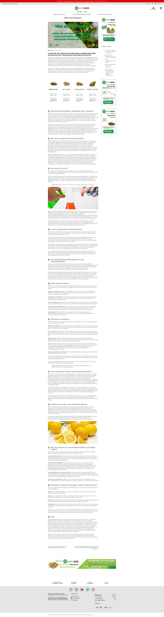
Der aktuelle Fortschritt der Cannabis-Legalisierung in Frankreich (77, 184)
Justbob (54, 534)
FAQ (152, 3)
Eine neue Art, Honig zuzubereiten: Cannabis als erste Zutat (110, 51)
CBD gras (76, 451)
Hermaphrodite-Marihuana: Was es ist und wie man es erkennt (110, 56)
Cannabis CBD (74, 57)
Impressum (97, 603)
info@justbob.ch (76, 598)
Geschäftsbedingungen (100, 601)
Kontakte (148, 3)
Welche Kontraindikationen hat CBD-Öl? (110, 61)
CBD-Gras (80, 11)
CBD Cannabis (92, 487)
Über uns (114, 594)
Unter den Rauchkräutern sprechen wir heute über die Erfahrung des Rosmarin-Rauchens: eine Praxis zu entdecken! (86, 547)
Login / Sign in (153, 9)
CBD (94, 149)
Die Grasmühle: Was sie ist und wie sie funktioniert (110, 66)
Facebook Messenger (8, 3)
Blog (85, 11)
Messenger (75, 600)
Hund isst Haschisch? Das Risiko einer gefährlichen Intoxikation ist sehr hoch (57, 547)
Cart (161, 8)
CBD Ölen (50, 131)
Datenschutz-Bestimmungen (98, 595)
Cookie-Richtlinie (99, 598)
